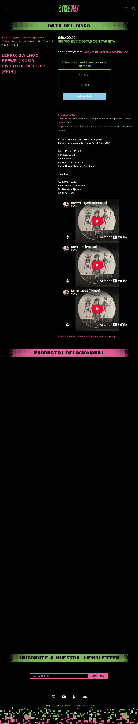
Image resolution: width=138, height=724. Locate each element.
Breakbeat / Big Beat (78, 118)
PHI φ (130, 126)
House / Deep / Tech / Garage (116, 118)
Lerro (123, 126)
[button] (8, 9)
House (110, 126)
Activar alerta (84, 96)
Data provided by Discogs (102, 336)
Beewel (70, 126)
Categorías (14, 37)
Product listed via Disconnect (73, 336)
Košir (117, 126)
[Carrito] (126, 8)
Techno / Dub (64, 122)
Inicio (4, 37)
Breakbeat (81, 126)
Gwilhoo (102, 126)
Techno (61, 130)
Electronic (92, 126)
